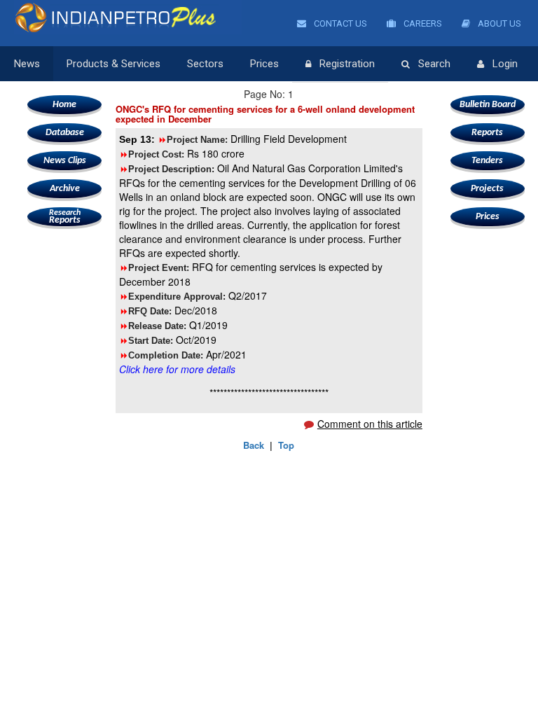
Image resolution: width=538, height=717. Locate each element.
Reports (65, 217)
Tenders (487, 160)
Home (64, 104)
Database (65, 132)
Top (286, 445)
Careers (421, 23)
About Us (498, 23)
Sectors (205, 63)
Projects (487, 188)
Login (505, 63)
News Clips (64, 160)
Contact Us (339, 23)
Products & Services (113, 63)
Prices (264, 63)
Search (434, 63)
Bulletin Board (488, 104)
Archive (65, 188)
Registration (347, 63)
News (27, 63)
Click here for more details (177, 369)
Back (253, 445)
